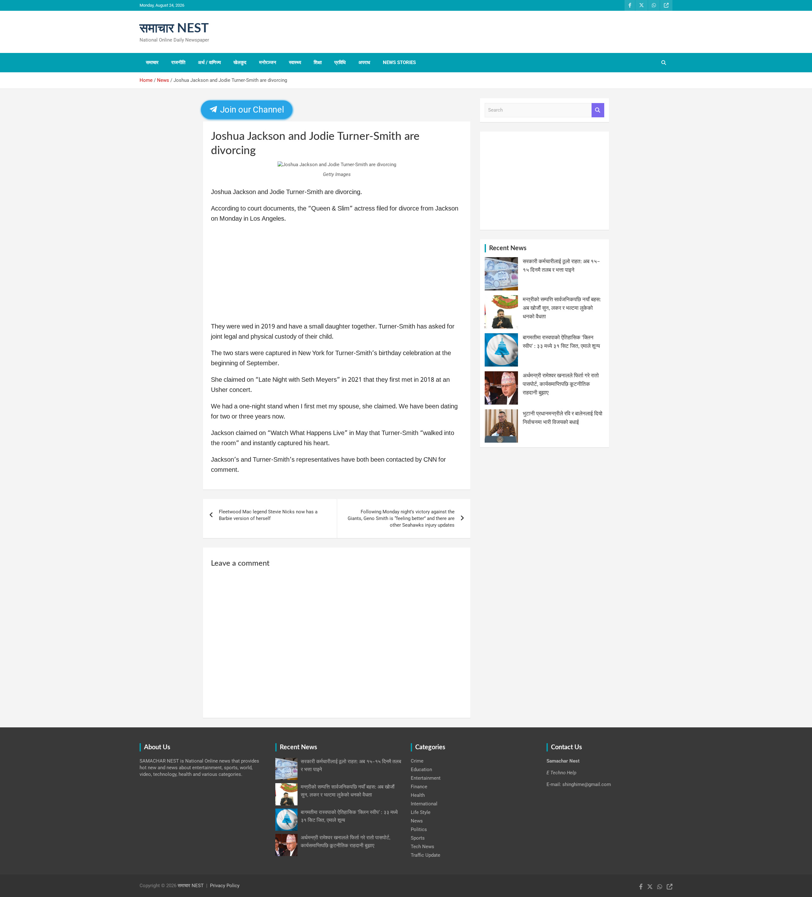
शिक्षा (318, 62)
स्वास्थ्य (295, 62)
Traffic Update (425, 855)
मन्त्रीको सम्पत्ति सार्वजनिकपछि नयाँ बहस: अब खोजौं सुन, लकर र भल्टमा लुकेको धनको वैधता (562, 308)
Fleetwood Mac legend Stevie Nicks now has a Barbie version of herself (268, 515)
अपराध (364, 62)
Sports (418, 838)
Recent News (508, 248)
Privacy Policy (224, 885)
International (424, 804)
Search (598, 110)
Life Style (420, 812)
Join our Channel (250, 109)
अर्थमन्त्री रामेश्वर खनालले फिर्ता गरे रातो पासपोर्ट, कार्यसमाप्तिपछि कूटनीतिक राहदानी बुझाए (561, 384)
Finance (419, 787)
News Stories (399, 62)
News (417, 821)
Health (418, 795)
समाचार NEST (174, 28)
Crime (417, 761)
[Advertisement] (336, 275)
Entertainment (426, 778)
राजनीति (178, 62)
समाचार (152, 62)
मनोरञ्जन (267, 62)
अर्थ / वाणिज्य (209, 62)
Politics (419, 829)
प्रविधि (340, 62)
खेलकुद (239, 62)
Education (421, 769)
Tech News (422, 846)
